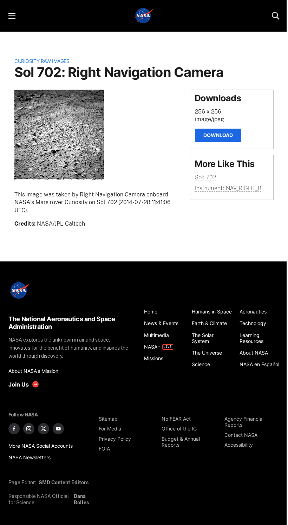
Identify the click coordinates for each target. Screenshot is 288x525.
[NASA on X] (43, 428)
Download (218, 135)
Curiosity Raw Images (41, 61)
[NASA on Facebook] (14, 428)
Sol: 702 (205, 177)
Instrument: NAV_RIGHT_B (228, 188)
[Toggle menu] (11, 16)
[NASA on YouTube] (58, 428)
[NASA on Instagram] (28, 428)
